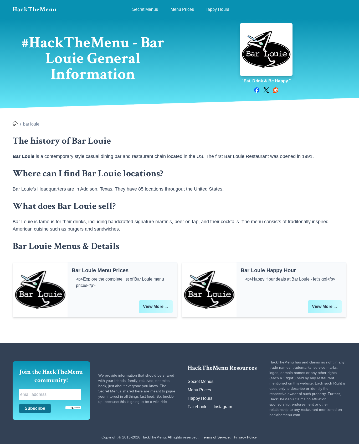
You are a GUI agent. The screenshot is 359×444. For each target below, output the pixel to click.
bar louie (31, 124)
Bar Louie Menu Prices (100, 270)
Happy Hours (200, 398)
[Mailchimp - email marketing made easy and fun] (73, 407)
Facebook (197, 407)
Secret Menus (200, 381)
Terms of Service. (216, 437)
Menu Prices (199, 390)
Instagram (223, 407)
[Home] (15, 124)
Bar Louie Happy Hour (268, 270)
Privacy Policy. (245, 437)
